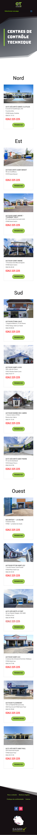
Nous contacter (12, 795)
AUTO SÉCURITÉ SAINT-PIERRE (16, 459)
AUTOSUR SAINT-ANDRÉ (14, 261)
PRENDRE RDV (18, 125)
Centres (27, 799)
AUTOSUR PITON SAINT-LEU (15, 565)
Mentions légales (24, 795)
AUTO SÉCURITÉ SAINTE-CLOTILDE (18, 107)
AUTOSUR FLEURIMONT (14, 703)
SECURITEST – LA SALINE (14, 520)
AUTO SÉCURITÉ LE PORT (14, 611)
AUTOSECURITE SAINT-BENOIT (16, 170)
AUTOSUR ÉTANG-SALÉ (14, 321)
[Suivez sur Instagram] (21, 809)
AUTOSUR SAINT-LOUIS (14, 367)
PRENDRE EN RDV (18, 718)
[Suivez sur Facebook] (16, 809)
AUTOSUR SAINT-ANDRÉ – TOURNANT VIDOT (15, 216)
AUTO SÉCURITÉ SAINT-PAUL (16, 748)
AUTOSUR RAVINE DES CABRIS (16, 413)
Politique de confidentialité (15, 799)
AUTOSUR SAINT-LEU (13, 657)
